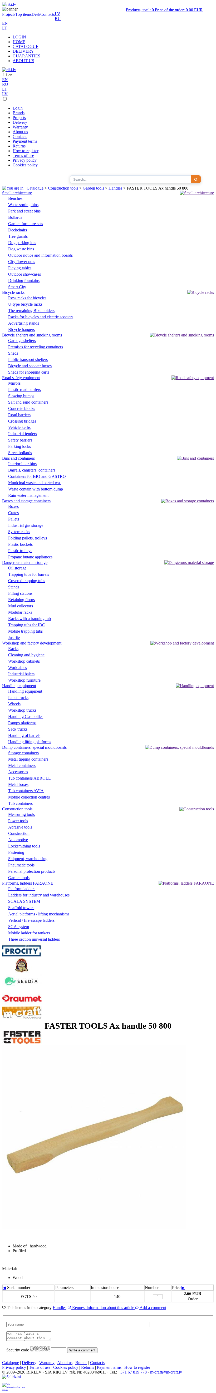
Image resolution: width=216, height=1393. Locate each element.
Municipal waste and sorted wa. (34, 482)
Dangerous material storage (24, 562)
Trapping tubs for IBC (26, 625)
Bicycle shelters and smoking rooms (32, 335)
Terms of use (23, 155)
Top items (23, 14)
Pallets (13, 519)
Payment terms (25, 141)
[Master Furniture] (22, 971)
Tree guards (18, 236)
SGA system (18, 926)
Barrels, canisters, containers (31, 470)
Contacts (47, 14)
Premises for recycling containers (35, 347)
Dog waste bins (21, 249)
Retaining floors (21, 599)
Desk (36, 14)
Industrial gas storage (25, 525)
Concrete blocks (21, 408)
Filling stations (20, 593)
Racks (13, 648)
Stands (13, 587)
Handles (115, 188)
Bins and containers (18, 458)
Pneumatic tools (21, 865)
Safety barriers (20, 440)
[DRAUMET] (22, 1003)
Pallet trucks (18, 697)
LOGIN (19, 37)
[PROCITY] (22, 955)
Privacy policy (25, 160)
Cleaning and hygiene (26, 655)
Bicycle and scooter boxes (30, 366)
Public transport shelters (28, 359)
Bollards (15, 217)
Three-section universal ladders (34, 939)
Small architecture (17, 193)
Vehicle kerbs (19, 427)
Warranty (20, 127)
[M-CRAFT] (22, 1018)
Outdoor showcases (24, 274)
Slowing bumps (21, 396)
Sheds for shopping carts (28, 372)
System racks (19, 531)
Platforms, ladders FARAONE (27, 883)
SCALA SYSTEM (24, 901)
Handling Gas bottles (25, 716)
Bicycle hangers (21, 329)
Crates (13, 512)
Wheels (14, 704)
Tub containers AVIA (26, 791)
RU (58, 18)
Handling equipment (19, 685)
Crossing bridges (22, 421)
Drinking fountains (24, 280)
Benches (15, 198)
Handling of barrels (24, 735)
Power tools (18, 821)
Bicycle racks (13, 292)
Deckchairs (17, 230)
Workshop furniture (24, 680)
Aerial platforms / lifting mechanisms (38, 914)
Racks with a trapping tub (29, 618)
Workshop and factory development (31, 643)
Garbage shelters (22, 340)
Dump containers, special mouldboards (34, 747)
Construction (19, 833)
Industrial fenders (22, 434)
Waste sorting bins (23, 204)
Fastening (16, 852)
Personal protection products (31, 871)
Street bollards (20, 452)
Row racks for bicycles (27, 298)
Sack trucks (17, 729)
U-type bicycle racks (25, 304)
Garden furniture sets (25, 223)
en (10, 75)
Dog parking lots (22, 242)
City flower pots (21, 261)
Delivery (20, 122)
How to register (25, 150)
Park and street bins (24, 211)
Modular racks (20, 612)
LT (4, 28)
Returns (19, 146)
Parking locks (19, 446)
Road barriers (19, 415)
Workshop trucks (22, 710)
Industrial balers (21, 674)
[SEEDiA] (22, 989)
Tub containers (20, 803)
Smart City (17, 287)
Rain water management (28, 495)
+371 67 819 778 (132, 1372)
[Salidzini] (13, 1379)
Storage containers (23, 753)
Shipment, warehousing (27, 858)
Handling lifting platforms (29, 742)
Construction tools (63, 188)
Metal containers (22, 765)
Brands (18, 113)
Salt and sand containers (28, 402)
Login (18, 108)
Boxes (13, 506)
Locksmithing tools (24, 846)
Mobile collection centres (29, 797)
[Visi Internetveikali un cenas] (13, 1387)
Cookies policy (25, 165)
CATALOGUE (25, 46)
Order (193, 1299)
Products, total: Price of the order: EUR (164, 10)
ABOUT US (23, 60)
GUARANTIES (26, 56)
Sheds (13, 353)
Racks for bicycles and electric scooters (40, 317)
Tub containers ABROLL (29, 778)
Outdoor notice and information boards (40, 255)
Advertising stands (23, 323)
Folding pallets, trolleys (27, 538)
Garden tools (93, 188)
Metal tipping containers (28, 759)
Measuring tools (21, 814)
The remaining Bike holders (31, 310)
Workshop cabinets (24, 661)
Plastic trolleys (20, 550)
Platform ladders (21, 888)
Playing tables (19, 268)
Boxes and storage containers (26, 501)
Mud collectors (20, 606)
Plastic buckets (20, 544)
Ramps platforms (22, 723)
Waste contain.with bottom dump (35, 489)
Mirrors (14, 383)
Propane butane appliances (30, 557)
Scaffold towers (21, 907)
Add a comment (152, 1307)
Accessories (18, 772)
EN (5, 23)
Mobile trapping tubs (25, 631)
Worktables (17, 667)
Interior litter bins (22, 464)
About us (20, 132)
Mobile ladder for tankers (29, 933)
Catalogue (35, 188)
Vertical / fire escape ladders (31, 920)
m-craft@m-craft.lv (166, 1372)
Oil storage (17, 568)
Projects (8, 14)
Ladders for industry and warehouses (39, 895)
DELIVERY (23, 51)
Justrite (14, 637)
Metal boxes (18, 784)
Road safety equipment (21, 377)
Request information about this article (103, 1307)
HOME (19, 41)
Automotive (18, 839)
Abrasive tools (20, 827)
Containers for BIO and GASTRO (37, 476)
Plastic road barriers (24, 389)
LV (57, 14)
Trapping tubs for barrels (28, 574)
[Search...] (196, 179)
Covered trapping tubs (26, 580)
